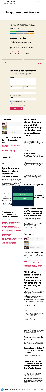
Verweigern (23, 198)
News (39, 3)
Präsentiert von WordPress (32, 389)
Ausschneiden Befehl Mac (15, 52)
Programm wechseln (14, 46)
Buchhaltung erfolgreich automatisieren (9, 243)
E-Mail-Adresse (25, 86)
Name (11, 86)
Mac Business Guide (36, 1)
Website (11, 90)
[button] (13, 31)
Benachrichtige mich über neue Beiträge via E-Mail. (18, 105)
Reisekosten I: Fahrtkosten (7, 224)
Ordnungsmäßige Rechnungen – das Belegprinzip (11, 230)
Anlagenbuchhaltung (6, 235)
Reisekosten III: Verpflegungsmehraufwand (10, 227)
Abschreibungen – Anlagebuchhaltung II (9, 236)
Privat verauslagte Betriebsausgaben (9, 242)
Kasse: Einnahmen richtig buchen (8, 240)
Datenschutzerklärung (22, 389)
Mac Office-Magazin (33, 3)
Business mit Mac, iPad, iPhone (9, 1)
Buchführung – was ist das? (7, 219)
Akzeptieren (23, 194)
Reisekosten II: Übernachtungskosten (9, 226)
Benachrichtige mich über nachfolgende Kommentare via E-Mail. (20, 103)
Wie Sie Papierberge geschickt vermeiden (10, 221)
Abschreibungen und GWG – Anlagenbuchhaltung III (12, 238)
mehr (23, 202)
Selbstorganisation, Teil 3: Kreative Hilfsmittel (10, 150)
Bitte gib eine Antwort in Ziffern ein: (15, 95)
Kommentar (12, 77)
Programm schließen (14, 41)
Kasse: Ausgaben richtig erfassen (8, 239)
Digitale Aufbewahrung (6, 234)
